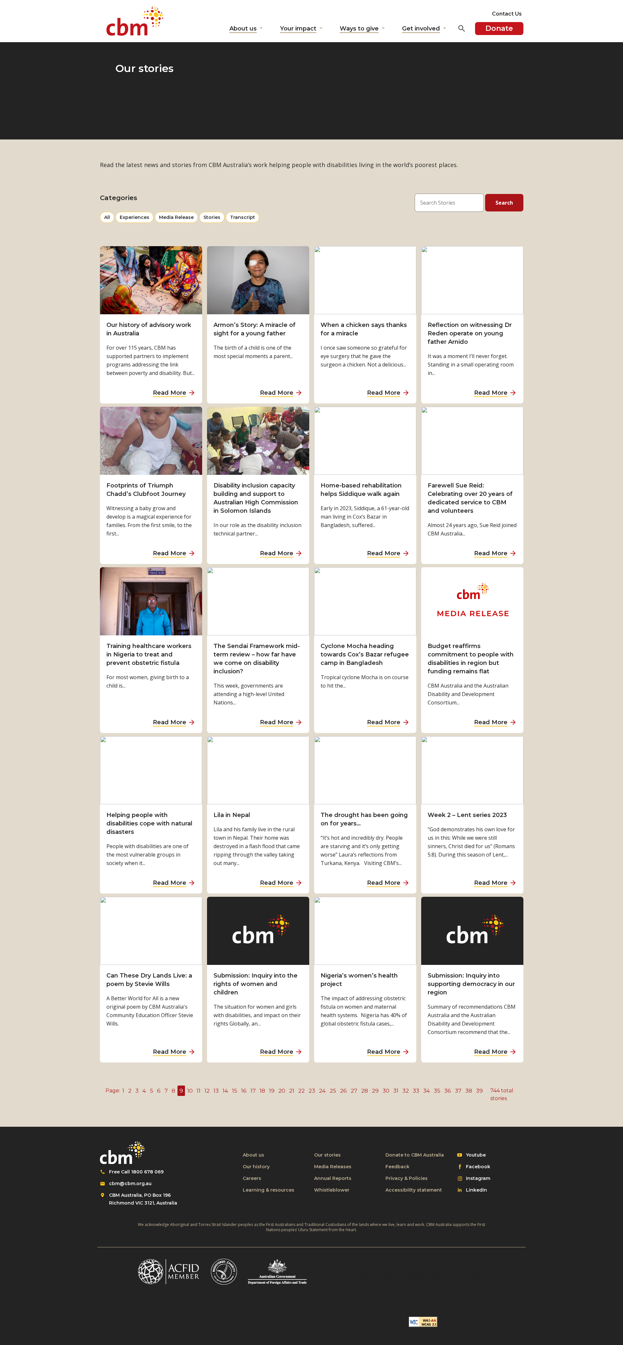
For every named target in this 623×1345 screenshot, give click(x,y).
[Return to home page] (135, 21)
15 (234, 1090)
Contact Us (507, 14)
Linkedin (476, 1190)
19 (272, 1090)
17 (253, 1090)
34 (426, 1090)
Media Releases (332, 1167)
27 (354, 1090)
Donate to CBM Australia (414, 1155)
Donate (499, 28)
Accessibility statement (413, 1190)
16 (244, 1090)
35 (437, 1090)
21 (291, 1090)
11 (199, 1090)
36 (447, 1090)
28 (364, 1090)
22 (301, 1090)
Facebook (478, 1167)
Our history (256, 1167)
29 (375, 1090)
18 (262, 1090)
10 (190, 1090)
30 (386, 1090)
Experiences (134, 218)
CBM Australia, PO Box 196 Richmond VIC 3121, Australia (143, 1199)
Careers (252, 1178)
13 (216, 1090)
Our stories (327, 1155)
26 (343, 1090)
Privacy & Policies (406, 1178)
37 (458, 1090)
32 (405, 1090)
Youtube (476, 1155)
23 (312, 1090)
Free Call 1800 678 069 (136, 1172)
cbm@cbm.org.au (130, 1183)
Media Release (176, 218)
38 (468, 1090)
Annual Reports (332, 1178)
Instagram (478, 1178)
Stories (214, 218)
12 (207, 1090)
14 (225, 1090)
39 (479, 1090)
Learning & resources (268, 1190)
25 (333, 1090)
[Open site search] (462, 28)
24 (322, 1090)
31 (395, 1090)
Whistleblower (331, 1190)
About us (253, 1155)
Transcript (242, 218)
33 (416, 1090)
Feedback (397, 1167)
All (109, 217)
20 (281, 1090)
